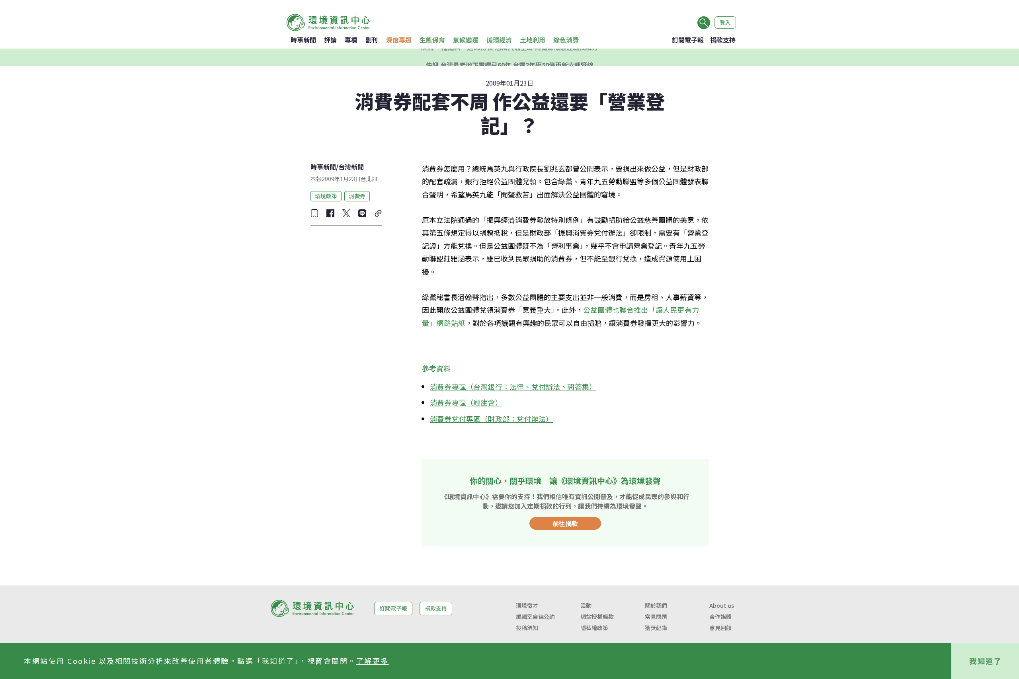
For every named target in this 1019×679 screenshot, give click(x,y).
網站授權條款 (597, 616)
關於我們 (656, 605)
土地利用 (532, 40)
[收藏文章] (314, 213)
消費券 (357, 196)
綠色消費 (566, 40)
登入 (725, 22)
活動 (585, 605)
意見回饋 (720, 628)
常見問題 (656, 616)
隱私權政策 (594, 628)
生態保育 (432, 40)
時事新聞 (303, 40)
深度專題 (399, 40)
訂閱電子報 (688, 40)
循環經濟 (499, 40)
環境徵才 (527, 605)
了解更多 (372, 661)
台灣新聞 (351, 167)
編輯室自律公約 (535, 616)
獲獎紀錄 (656, 628)
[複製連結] (378, 213)
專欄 (351, 40)
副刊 (371, 40)
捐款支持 (723, 40)
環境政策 (326, 196)
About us (721, 605)
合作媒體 (720, 616)
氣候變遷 (465, 40)
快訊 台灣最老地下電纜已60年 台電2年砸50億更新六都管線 (509, 57)
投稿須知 (527, 628)
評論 (330, 40)
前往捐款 (565, 523)
